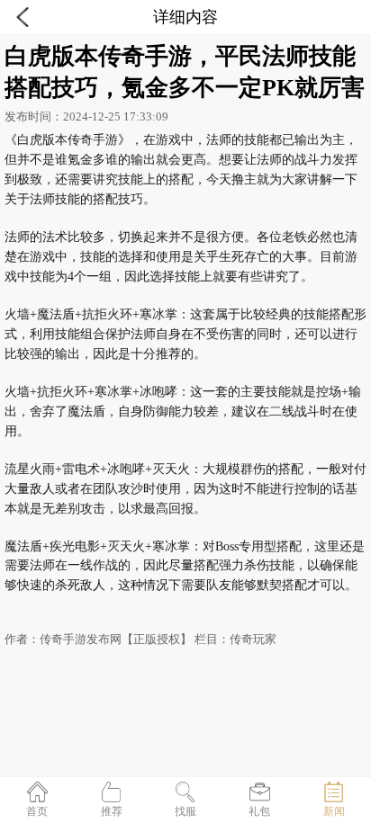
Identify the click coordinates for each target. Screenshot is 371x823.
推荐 (111, 811)
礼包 (259, 811)
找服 (185, 811)
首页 (37, 811)
